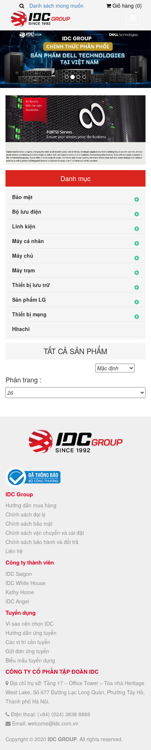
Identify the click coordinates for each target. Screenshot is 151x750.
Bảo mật (22, 197)
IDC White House (25, 583)
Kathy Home (19, 592)
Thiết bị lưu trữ (31, 284)
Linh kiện (24, 226)
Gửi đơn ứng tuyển (27, 651)
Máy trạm (23, 270)
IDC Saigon (18, 573)
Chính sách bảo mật (28, 523)
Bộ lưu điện (26, 211)
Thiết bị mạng (29, 314)
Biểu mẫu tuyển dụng (30, 660)
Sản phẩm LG (29, 299)
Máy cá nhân (28, 241)
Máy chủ (22, 255)
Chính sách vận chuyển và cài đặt (44, 532)
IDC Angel (17, 601)
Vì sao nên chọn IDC (29, 623)
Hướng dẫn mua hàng (30, 505)
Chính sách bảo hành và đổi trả (41, 541)
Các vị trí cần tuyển (27, 642)
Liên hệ (14, 551)
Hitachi (21, 328)
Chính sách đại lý (25, 514)
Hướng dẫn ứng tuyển (30, 632)
